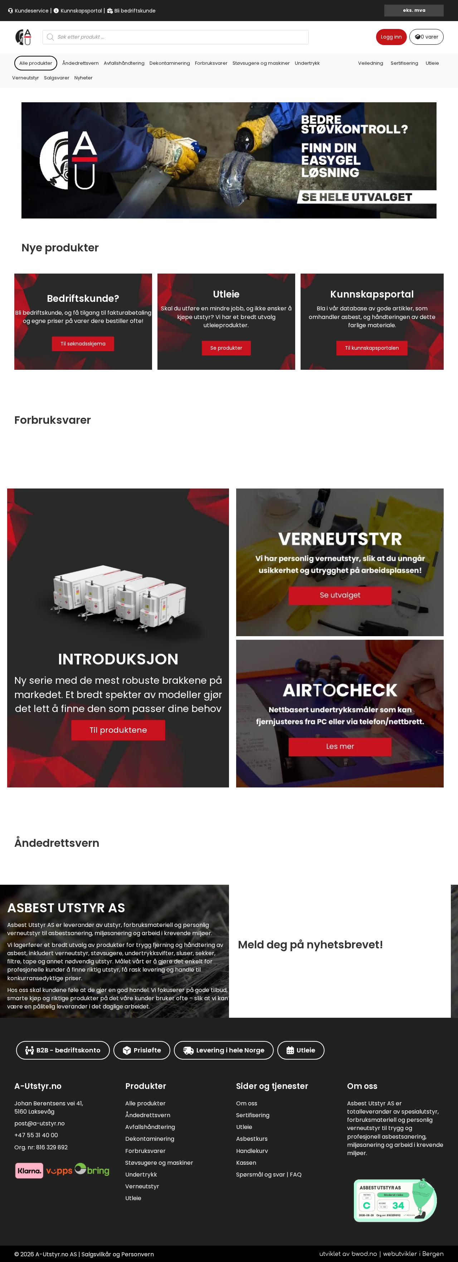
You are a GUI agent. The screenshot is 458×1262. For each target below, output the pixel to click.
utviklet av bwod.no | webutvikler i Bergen (382, 1254)
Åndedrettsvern (80, 63)
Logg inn (391, 36)
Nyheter (83, 77)
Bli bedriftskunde (134, 10)
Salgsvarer (56, 77)
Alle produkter (35, 63)
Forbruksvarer (211, 63)
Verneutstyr (25, 77)
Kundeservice (31, 10)
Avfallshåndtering (124, 63)
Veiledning (370, 63)
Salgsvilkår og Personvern (118, 1254)
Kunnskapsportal (80, 10)
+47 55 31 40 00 (36, 1135)
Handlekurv (252, 1151)
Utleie (432, 63)
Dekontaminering (170, 63)
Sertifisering (404, 63)
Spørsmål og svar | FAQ (269, 1174)
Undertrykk (307, 63)
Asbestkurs (252, 1139)
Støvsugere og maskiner (261, 63)
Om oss (246, 1103)
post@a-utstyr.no (39, 1123)
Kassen (246, 1163)
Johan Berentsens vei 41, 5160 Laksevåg (48, 1107)
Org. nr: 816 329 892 (41, 1147)
